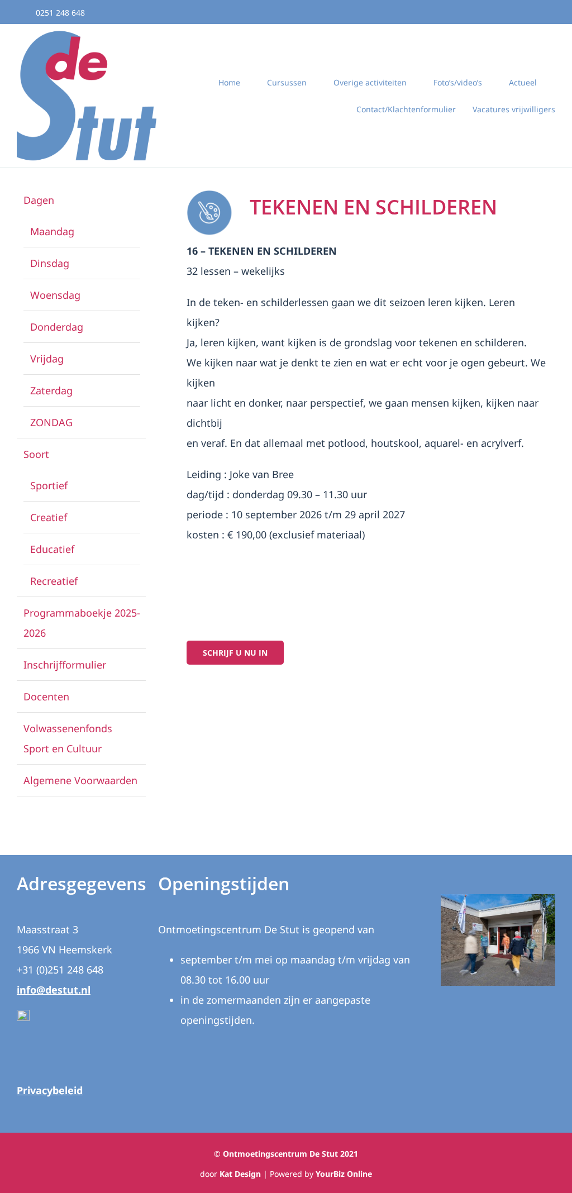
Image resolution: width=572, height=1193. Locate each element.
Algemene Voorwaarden (80, 780)
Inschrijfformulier (64, 664)
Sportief (49, 485)
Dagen (38, 200)
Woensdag (55, 295)
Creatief (48, 517)
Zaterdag (51, 390)
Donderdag (56, 326)
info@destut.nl (53, 989)
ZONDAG (51, 422)
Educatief (52, 549)
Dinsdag (49, 263)
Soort (36, 454)
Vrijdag (47, 358)
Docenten (46, 696)
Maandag (52, 231)
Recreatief (54, 581)
